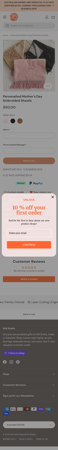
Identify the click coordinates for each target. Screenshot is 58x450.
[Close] (52, 197)
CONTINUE (29, 245)
